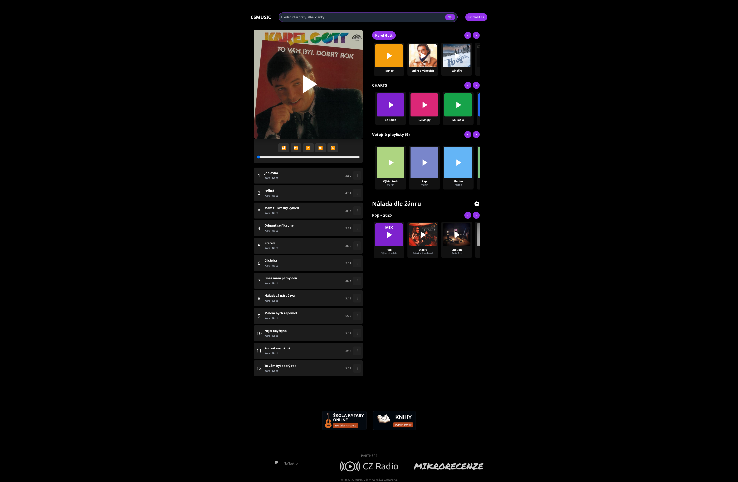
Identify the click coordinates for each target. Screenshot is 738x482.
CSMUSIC (261, 17)
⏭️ (320, 147)
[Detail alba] (429, 55)
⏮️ (296, 147)
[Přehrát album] (416, 55)
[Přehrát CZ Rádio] (390, 105)
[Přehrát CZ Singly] (424, 105)
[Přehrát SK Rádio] (458, 105)
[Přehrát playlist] (390, 162)
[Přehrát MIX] (389, 234)
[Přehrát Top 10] (389, 55)
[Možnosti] (357, 175)
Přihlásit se (476, 17)
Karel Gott (384, 35)
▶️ (308, 147)
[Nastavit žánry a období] (477, 203)
